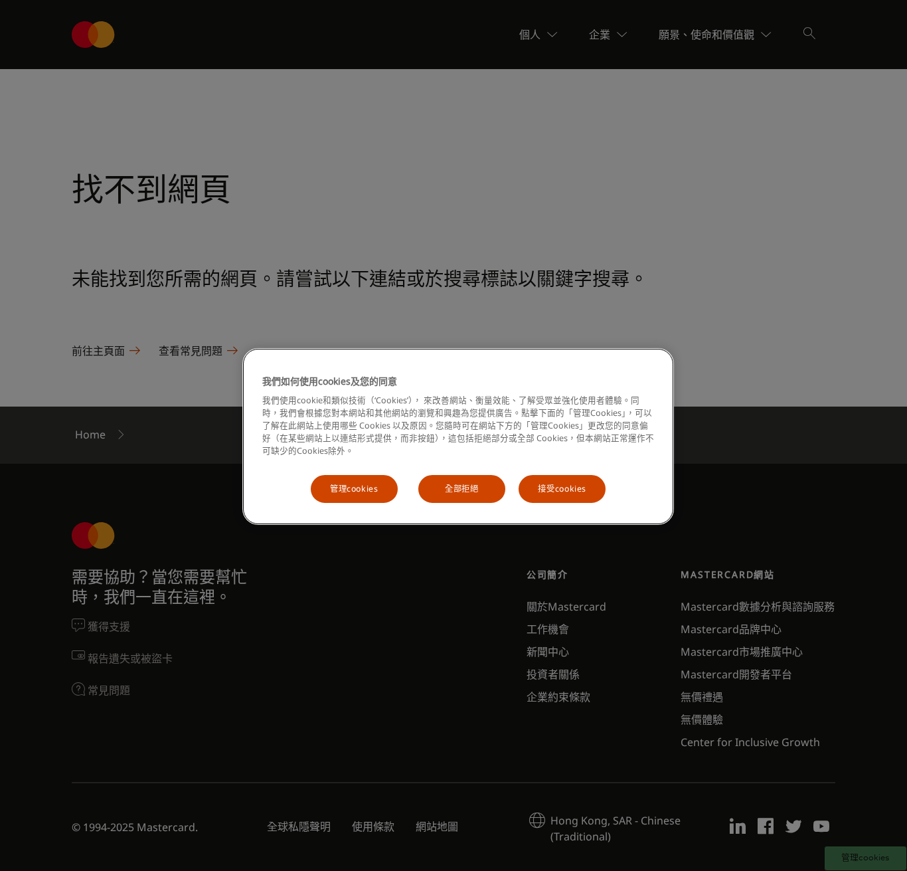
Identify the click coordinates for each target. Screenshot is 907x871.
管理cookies (354, 488)
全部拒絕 (461, 488)
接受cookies (562, 488)
